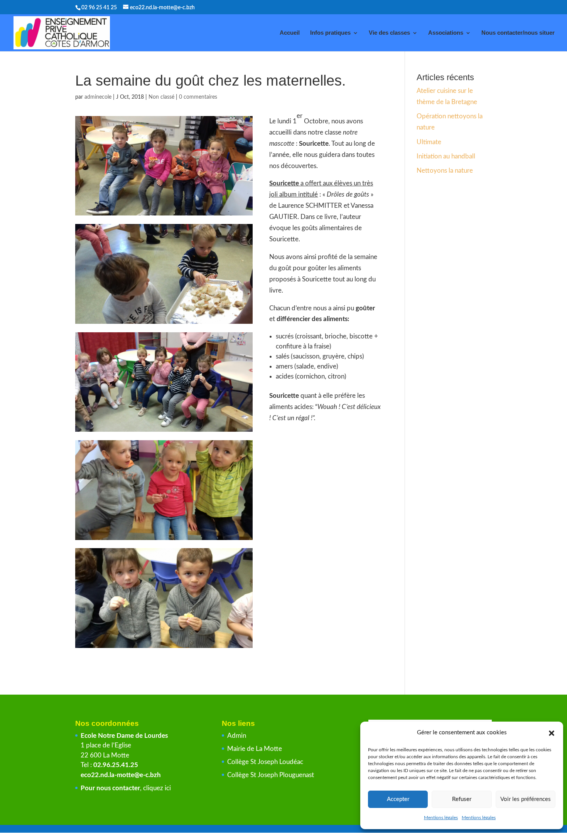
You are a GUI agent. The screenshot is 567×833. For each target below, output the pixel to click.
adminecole (97, 97)
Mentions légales (441, 817)
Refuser (461, 799)
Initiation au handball (446, 156)
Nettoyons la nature (445, 170)
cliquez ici (157, 788)
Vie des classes (389, 33)
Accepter (398, 799)
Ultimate (429, 142)
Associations (445, 33)
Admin (236, 735)
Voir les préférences (525, 799)
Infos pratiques (330, 33)
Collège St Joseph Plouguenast (271, 775)
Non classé (161, 97)
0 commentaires (198, 97)
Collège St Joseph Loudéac (266, 762)
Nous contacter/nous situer (518, 33)
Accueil (290, 33)
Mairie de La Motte (254, 748)
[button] (551, 733)
